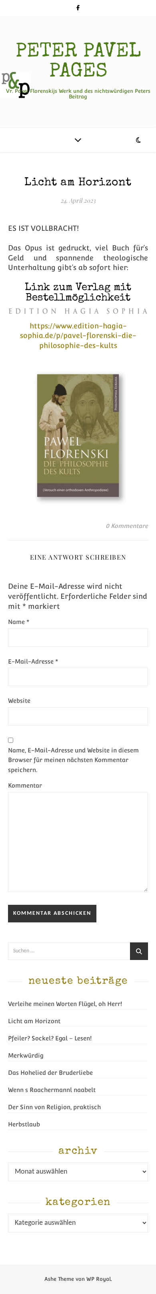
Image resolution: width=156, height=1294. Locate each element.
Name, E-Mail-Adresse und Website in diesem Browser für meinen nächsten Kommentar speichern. (73, 760)
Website (19, 700)
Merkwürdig (26, 1055)
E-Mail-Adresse (33, 661)
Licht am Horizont (34, 1021)
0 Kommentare (127, 525)
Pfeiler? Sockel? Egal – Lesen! (50, 1038)
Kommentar (25, 785)
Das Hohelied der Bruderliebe (50, 1072)
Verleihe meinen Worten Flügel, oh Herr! (65, 1003)
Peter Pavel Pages (78, 62)
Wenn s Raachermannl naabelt (52, 1089)
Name (19, 621)
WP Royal (98, 1279)
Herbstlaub (24, 1124)
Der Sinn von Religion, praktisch (54, 1107)
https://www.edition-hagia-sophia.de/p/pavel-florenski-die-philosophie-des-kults (78, 336)
